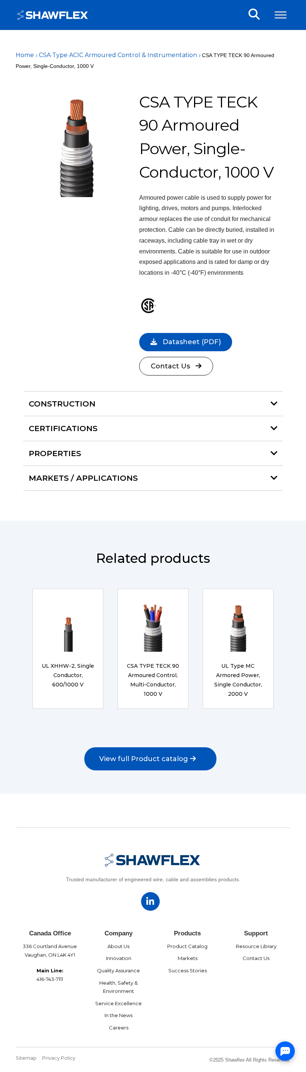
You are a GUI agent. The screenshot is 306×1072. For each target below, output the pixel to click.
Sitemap (26, 1058)
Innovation (118, 958)
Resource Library (256, 946)
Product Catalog (187, 946)
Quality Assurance (118, 970)
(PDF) (192, 342)
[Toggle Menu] (281, 14)
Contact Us (170, 366)
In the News (118, 1015)
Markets (187, 958)
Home (25, 55)
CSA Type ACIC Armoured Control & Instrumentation (118, 55)
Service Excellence (118, 1003)
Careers (118, 1028)
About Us (118, 946)
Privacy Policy (58, 1058)
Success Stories (187, 970)
